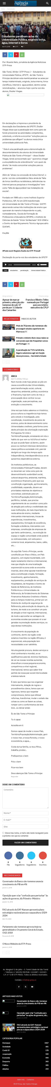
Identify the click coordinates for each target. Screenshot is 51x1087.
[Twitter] (10, 54)
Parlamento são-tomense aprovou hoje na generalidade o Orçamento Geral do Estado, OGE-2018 (22, 929)
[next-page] (8, 362)
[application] (25, 264)
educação (6, 328)
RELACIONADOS (11, 319)
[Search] (47, 3)
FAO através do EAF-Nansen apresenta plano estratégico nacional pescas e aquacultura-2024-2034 (25, 912)
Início (3, 9)
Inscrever (43, 852)
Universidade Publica (38, 270)
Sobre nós (20, 1080)
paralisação (24, 270)
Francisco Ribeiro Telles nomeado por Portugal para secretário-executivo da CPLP (37, 303)
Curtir (8, 852)
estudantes (14, 270)
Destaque (6, 340)
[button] (4, 3)
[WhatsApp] (22, 54)
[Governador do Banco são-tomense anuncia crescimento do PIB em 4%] (8, 1004)
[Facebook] (4, 54)
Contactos (30, 1080)
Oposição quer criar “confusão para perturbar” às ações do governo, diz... (32, 1014)
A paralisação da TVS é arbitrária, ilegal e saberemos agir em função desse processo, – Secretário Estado (31, 353)
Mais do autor (28, 319)
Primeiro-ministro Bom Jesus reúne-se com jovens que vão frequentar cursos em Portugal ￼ (32, 341)
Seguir (19, 852)
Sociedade (11, 9)
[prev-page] (4, 362)
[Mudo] (38, 264)
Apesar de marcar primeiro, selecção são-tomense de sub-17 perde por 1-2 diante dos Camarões (13, 304)
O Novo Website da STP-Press (16, 944)
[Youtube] (32, 986)
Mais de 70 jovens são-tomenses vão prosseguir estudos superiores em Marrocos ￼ (31, 328)
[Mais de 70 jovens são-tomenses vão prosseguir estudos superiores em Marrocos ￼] (8, 327)
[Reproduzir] (5, 264)
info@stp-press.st (29, 980)
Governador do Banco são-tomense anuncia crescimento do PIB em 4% (32, 1002)
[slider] (43, 264)
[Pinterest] (16, 54)
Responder (14, 776)
